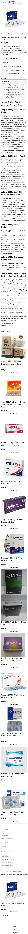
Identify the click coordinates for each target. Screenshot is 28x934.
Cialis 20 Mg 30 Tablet (7, 865)
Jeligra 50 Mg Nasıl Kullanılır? (12, 92)
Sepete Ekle (13, 58)
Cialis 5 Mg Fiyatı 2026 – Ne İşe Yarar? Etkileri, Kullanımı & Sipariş (13, 404)
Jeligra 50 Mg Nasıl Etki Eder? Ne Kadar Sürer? (15, 90)
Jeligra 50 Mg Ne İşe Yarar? (12, 87)
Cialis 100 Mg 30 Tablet (7, 859)
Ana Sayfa (4, 34)
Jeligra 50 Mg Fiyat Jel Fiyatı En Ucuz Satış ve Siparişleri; (14, 96)
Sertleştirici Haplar (13, 34)
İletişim (3, 832)
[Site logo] (15, 2)
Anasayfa (3, 846)
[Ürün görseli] (14, 608)
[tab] (4, 70)
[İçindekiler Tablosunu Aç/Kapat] (23, 81)
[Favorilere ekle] (7, 919)
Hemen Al (5, 62)
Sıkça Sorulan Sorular (7, 838)
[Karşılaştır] (3, 919)
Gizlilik (3, 849)
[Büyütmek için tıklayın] (2, 28)
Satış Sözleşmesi (6, 852)
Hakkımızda (4, 835)
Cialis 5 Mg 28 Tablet (7, 862)
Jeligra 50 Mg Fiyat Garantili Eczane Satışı (13, 84)
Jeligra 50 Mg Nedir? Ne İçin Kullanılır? (14, 85)
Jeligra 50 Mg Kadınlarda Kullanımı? (14, 94)
